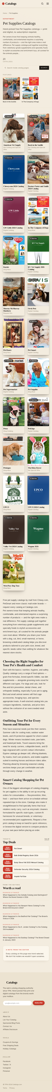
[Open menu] (47, 3)
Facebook (6, 1061)
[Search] (42, 3)
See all (47, 839)
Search (44, 68)
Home (5, 13)
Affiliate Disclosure (10, 1029)
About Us (6, 1016)
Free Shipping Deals (10, 1045)
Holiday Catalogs (9, 1049)
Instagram (7, 1068)
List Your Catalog (9, 1020)
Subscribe (39, 1003)
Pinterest (6, 1071)
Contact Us (7, 1026)
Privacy (12, 1088)
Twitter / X (7, 1065)
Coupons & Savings (10, 1042)
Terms (5, 1088)
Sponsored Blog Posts (11, 1023)
